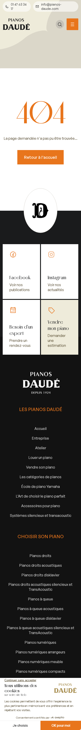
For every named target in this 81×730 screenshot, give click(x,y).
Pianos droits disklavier (40, 575)
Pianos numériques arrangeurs (40, 652)
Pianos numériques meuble (40, 661)
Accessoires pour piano (40, 506)
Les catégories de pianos (40, 477)
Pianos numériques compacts (40, 671)
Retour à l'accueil (40, 157)
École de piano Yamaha (40, 486)
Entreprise (40, 438)
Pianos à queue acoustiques (40, 608)
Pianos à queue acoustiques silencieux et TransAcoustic (40, 630)
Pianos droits (40, 555)
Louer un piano (40, 457)
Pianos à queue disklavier (40, 618)
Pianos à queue (40, 599)
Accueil (40, 428)
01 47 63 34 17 (19, 6)
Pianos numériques (40, 642)
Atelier (40, 448)
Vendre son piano (40, 467)
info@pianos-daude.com (51, 6)
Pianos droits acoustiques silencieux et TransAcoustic (40, 586)
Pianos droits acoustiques (40, 565)
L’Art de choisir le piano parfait (40, 496)
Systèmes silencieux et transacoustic (40, 515)
